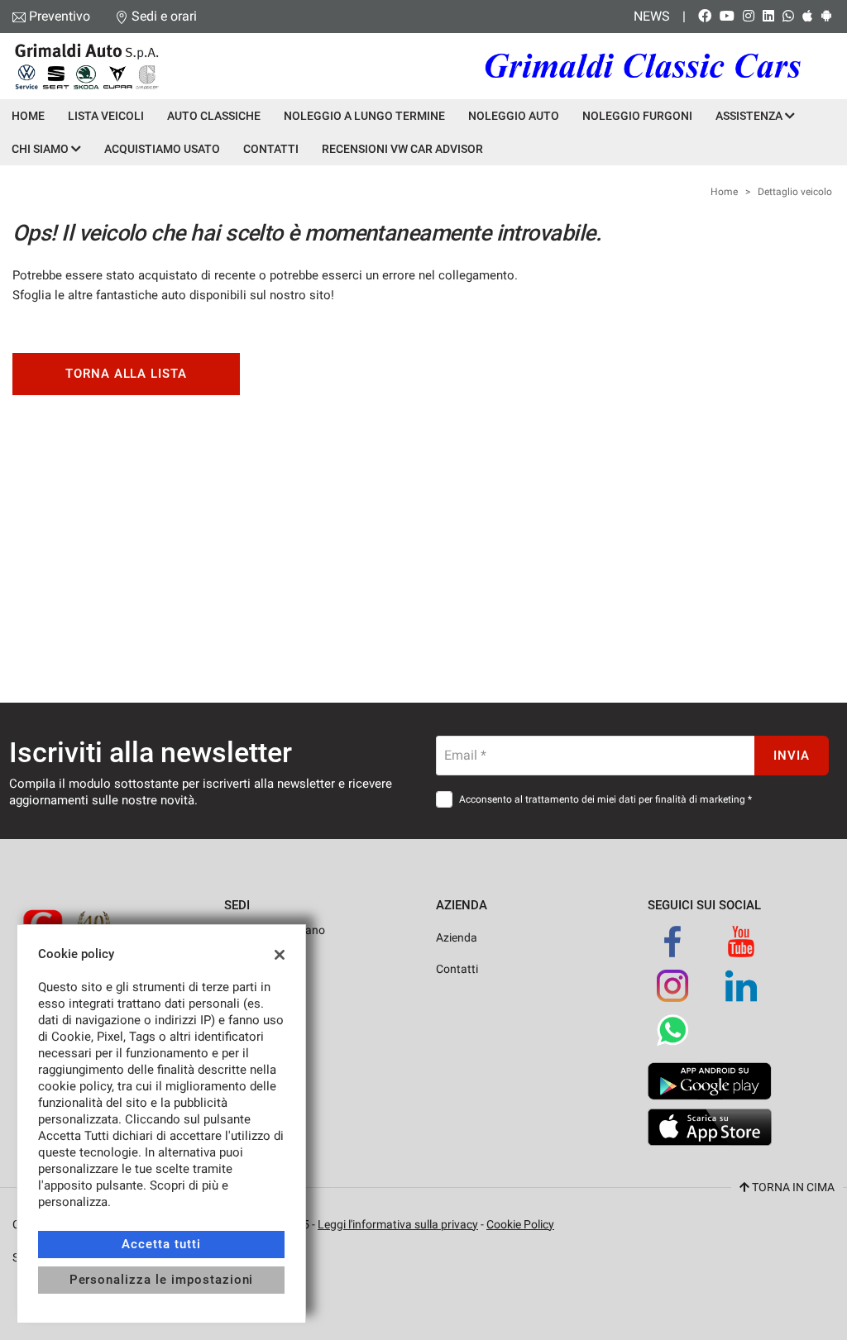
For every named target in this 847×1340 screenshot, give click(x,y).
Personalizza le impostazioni (161, 1279)
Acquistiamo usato (162, 148)
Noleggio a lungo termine (364, 115)
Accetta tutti (161, 1244)
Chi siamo (41, 148)
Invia (791, 755)
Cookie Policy (520, 1224)
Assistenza (750, 115)
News (652, 16)
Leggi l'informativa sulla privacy (398, 1224)
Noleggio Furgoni (637, 115)
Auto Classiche (214, 115)
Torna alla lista (126, 373)
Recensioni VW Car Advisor (402, 148)
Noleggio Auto (513, 115)
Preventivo (59, 16)
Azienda (456, 937)
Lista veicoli (106, 115)
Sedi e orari (164, 16)
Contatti (271, 148)
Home (28, 115)
